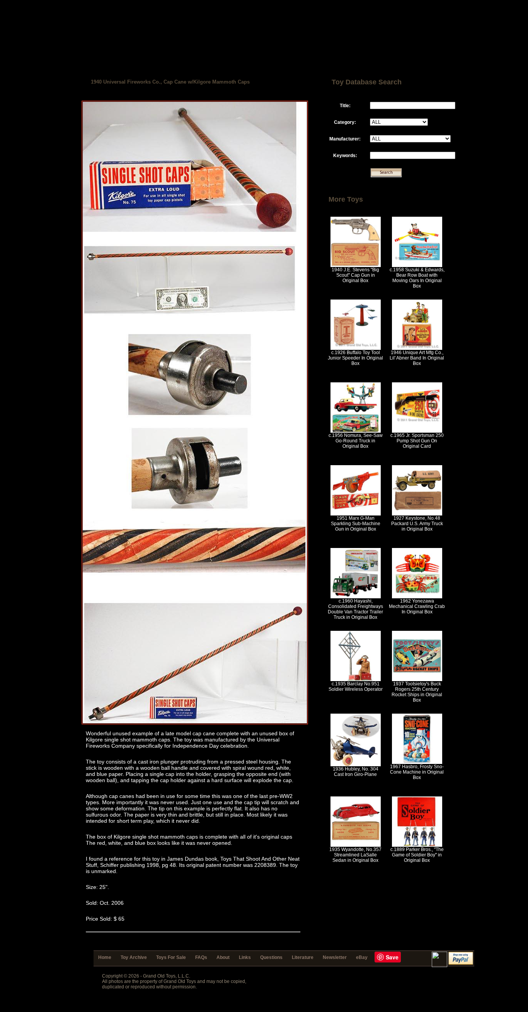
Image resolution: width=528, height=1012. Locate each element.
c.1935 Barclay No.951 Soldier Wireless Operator (356, 686)
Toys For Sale (171, 957)
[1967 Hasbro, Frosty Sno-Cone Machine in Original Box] (417, 762)
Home (104, 957)
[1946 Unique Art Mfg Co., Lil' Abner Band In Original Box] (417, 348)
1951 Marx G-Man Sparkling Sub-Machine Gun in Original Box (355, 523)
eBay (362, 957)
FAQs (201, 957)
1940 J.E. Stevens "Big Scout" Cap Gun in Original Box (355, 275)
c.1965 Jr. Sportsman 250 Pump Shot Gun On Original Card (417, 441)
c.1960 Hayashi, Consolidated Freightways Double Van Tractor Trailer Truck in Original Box (355, 609)
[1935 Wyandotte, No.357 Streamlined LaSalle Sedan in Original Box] (355, 845)
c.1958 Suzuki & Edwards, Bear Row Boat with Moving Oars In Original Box (417, 278)
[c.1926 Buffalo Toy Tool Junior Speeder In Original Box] (355, 348)
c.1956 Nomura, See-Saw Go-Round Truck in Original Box (356, 441)
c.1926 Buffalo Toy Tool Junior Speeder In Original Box (355, 358)
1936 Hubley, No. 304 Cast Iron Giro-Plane (355, 771)
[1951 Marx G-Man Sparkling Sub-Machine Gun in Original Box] (355, 514)
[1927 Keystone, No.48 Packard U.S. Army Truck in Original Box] (417, 514)
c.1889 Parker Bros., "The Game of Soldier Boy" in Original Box (417, 855)
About (223, 957)
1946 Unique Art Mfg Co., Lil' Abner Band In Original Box (417, 358)
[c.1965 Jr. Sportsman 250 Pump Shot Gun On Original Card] (417, 431)
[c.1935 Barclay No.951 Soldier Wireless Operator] (355, 679)
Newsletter (335, 957)
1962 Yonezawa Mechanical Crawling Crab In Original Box (417, 606)
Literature (302, 957)
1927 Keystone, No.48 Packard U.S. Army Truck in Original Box (417, 523)
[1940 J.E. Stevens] (355, 265)
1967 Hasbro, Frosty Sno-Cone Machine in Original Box (417, 772)
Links (245, 957)
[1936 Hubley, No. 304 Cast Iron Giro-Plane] (355, 764)
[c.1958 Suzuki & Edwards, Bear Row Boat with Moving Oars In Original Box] (417, 265)
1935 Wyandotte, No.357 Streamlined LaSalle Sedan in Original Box (355, 855)
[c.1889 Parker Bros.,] (417, 845)
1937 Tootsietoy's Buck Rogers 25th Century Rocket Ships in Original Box (417, 692)
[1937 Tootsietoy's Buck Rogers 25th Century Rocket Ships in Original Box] (417, 679)
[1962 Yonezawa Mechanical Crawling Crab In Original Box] (417, 596)
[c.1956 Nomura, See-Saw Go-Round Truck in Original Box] (355, 431)
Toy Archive (134, 957)
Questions (271, 957)
